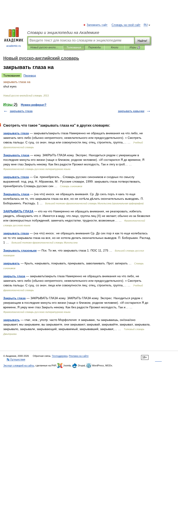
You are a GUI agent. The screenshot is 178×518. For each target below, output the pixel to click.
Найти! (142, 40)
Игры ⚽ (135, 47)
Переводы (94, 47)
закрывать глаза (21, 111)
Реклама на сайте (79, 356)
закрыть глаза (14, 276)
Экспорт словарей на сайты (18, 365)
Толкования (73, 47)
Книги (114, 47)
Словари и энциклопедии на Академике (63, 32)
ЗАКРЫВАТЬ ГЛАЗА (18, 211)
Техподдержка (60, 356)
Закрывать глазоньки (20, 250)
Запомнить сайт (97, 25)
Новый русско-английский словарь (45, 47)
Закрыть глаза (14, 298)
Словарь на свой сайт (126, 25)
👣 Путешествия (16, 359)
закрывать (11, 263)
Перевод (29, 75)
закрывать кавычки (131, 111)
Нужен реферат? (33, 104)
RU (146, 25)
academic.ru (13, 45)
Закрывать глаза (16, 155)
